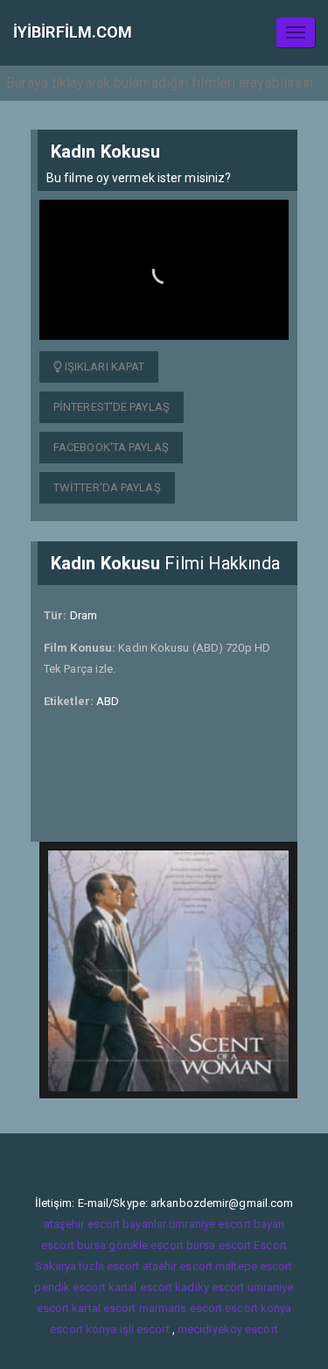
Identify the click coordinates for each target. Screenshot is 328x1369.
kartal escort (140, 1287)
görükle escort (145, 1245)
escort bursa (73, 1245)
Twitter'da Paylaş (107, 487)
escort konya (258, 1308)
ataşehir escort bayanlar (105, 1224)
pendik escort (69, 1287)
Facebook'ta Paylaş (111, 447)
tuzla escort (109, 1266)
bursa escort (218, 1245)
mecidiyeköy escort (228, 1329)
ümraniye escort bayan (226, 1224)
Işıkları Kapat (103, 366)
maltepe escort (253, 1266)
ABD (107, 701)
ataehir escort (178, 1266)
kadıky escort (209, 1287)
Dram (83, 615)
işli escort (145, 1329)
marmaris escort (181, 1308)
